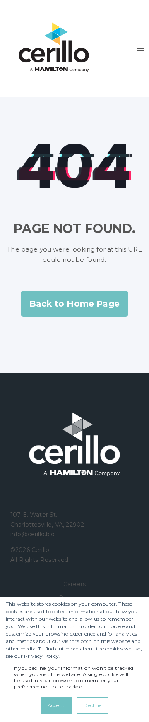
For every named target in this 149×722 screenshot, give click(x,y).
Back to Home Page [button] (74, 304)
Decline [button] (92, 705)
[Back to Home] (53, 48)
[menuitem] (74, 584)
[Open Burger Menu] (140, 48)
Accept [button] (56, 705)
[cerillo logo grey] (74, 446)
